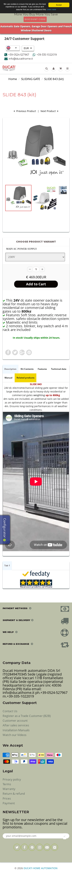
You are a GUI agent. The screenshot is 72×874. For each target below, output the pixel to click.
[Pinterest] (31, 847)
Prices (7, 798)
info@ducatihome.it (21, 58)
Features (42, 368)
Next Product (48, 111)
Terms (7, 784)
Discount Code (35, 19)
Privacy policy (12, 779)
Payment (9, 803)
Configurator (4, 528)
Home (12, 79)
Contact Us (10, 711)
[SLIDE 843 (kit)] (36, 152)
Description (10, 368)
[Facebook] (24, 847)
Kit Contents (27, 368)
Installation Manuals (16, 730)
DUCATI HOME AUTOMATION (40, 868)
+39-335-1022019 (47, 54)
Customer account (15, 720)
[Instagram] (39, 847)
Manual (8, 377)
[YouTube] (47, 847)
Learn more (51, 9)
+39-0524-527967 (18, 54)
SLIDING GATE (30, 79)
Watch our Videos (14, 735)
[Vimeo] (54, 847)
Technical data (58, 368)
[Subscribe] (64, 836)
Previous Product (26, 111)
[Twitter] (16, 847)
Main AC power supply (21, 249)
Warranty (9, 789)
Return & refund (14, 794)
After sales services (16, 725)
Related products (25, 377)
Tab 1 (7, 565)
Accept (59, 4)
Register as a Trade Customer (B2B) (27, 716)
